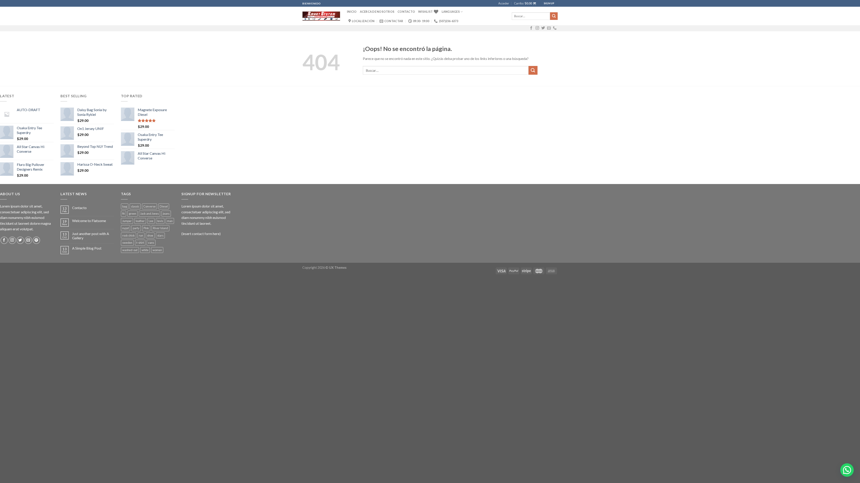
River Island (160, 228)
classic (135, 206)
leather (140, 221)
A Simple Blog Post (86, 248)
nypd (125, 228)
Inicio (352, 11)
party (136, 228)
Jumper (127, 221)
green (132, 213)
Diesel (164, 206)
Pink (146, 228)
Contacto (406, 11)
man (170, 221)
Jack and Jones (149, 213)
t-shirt (140, 242)
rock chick (128, 235)
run (141, 235)
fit (123, 213)
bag (124, 206)
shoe (150, 235)
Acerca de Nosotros (377, 11)
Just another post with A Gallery (90, 235)
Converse (149, 206)
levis (160, 221)
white (145, 250)
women (157, 250)
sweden (127, 242)
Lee (151, 221)
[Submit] (554, 16)
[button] (847, 470)
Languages (451, 11)
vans (151, 242)
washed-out (130, 250)
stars (160, 235)
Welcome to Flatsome (89, 220)
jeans (166, 213)
